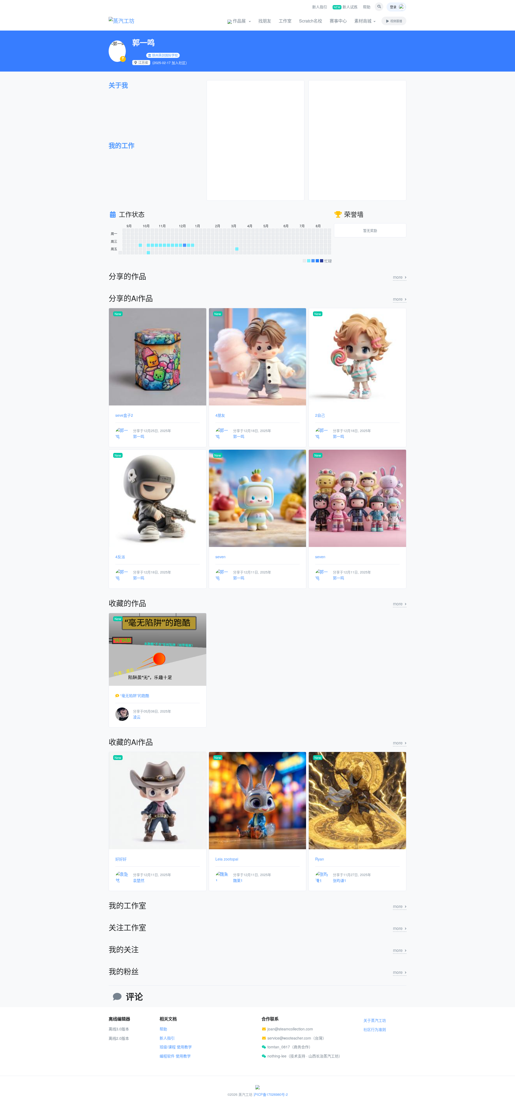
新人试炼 (346, 6)
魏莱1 (238, 880)
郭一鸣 (138, 436)
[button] (379, 6)
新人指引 (319, 6)
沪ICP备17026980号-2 (270, 1094)
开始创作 (204, 20)
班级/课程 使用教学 (176, 1046)
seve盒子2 (124, 415)
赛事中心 (338, 21)
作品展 (239, 21)
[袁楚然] (122, 877)
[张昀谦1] (322, 877)
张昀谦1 (339, 880)
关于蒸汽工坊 (374, 1020)
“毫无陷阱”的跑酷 (134, 695)
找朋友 (264, 21)
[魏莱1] (222, 877)
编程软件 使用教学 (175, 1056)
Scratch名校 (310, 21)
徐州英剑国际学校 (165, 55)
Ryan (319, 859)
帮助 (366, 6)
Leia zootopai (226, 859)
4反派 (120, 556)
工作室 (285, 21)
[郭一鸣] (122, 433)
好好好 (121, 859)
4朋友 (220, 415)
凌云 (137, 717)
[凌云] (122, 714)
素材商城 (362, 21)
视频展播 (395, 21)
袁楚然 (138, 880)
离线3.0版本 (119, 1028)
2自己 (320, 415)
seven (220, 556)
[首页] (129, 21)
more (398, 277)
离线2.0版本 (119, 1038)
